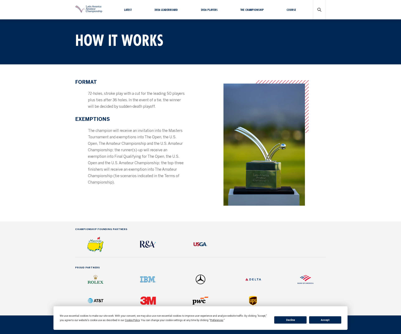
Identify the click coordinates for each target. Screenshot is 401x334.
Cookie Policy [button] (132, 320)
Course (291, 10)
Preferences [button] (216, 320)
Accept (325, 320)
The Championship (252, 10)
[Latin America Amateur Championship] (88, 11)
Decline (290, 320)
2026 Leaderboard (166, 10)
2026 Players (209, 10)
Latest (128, 10)
